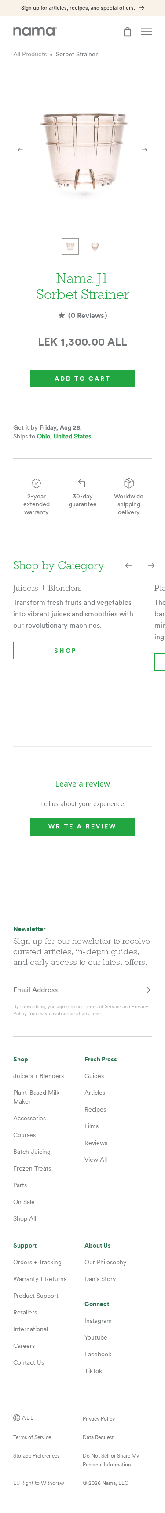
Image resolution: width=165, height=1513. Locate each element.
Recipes (95, 1109)
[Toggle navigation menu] (146, 32)
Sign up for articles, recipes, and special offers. (78, 8)
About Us (97, 1245)
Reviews (95, 1142)
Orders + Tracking (37, 1262)
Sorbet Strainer (77, 54)
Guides (94, 1075)
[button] (128, 565)
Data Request (98, 1437)
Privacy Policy (99, 1419)
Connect (96, 1304)
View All (95, 1159)
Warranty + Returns (39, 1278)
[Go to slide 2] (95, 246)
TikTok (93, 1370)
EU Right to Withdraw (38, 1483)
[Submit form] (146, 990)
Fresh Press (100, 1059)
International (30, 1329)
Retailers (25, 1312)
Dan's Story (100, 1278)
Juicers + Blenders (38, 1075)
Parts (20, 1185)
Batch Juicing (32, 1151)
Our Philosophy (105, 1262)
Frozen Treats (32, 1168)
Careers (24, 1345)
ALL (28, 1418)
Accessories (29, 1118)
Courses (24, 1134)
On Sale (24, 1201)
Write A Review (82, 827)
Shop (65, 650)
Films (91, 1126)
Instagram (98, 1320)
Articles (94, 1092)
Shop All (24, 1218)
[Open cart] (127, 32)
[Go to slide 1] (70, 246)
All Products (30, 54)
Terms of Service (102, 1006)
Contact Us (28, 1362)
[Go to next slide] (145, 149)
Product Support (36, 1295)
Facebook (97, 1354)
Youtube (95, 1337)
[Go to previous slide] (20, 149)
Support (25, 1245)
